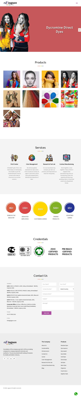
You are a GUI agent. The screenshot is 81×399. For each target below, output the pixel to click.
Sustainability (45, 348)
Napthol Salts (64, 374)
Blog (43, 368)
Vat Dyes (63, 362)
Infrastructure (45, 351)
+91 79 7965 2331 (11, 314)
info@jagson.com (11, 320)
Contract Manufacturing (48, 365)
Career (43, 357)
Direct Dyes (64, 359)
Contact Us (44, 354)
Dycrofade (63, 354)
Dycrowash (64, 351)
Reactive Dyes (64, 345)
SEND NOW (46, 313)
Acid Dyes (63, 357)
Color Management (47, 359)
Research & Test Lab (47, 362)
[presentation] (1, 30)
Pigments (63, 368)
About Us (44, 345)
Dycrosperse (64, 348)
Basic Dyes (63, 365)
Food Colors (64, 371)
